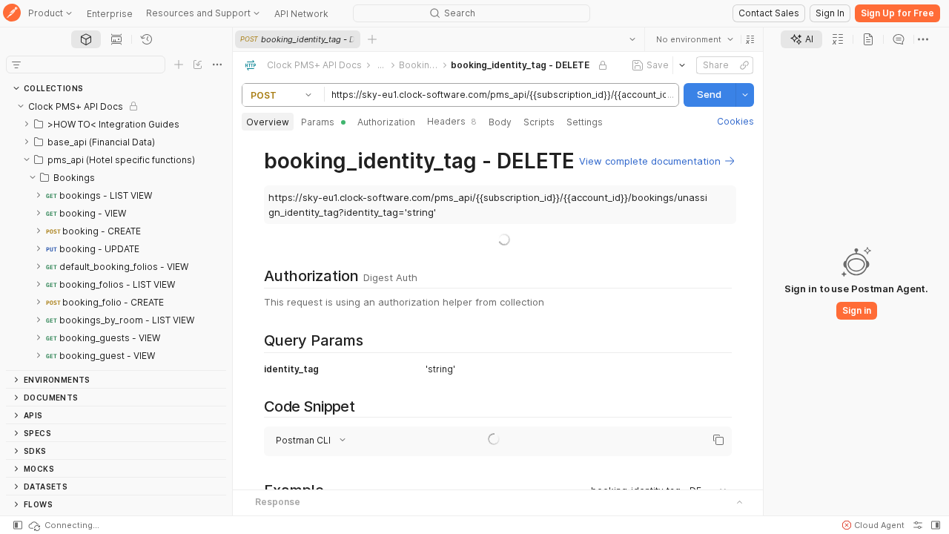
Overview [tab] (267, 122)
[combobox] (695, 39)
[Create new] (179, 64)
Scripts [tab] (539, 122)
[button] (750, 39)
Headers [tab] (452, 121)
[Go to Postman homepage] (12, 14)
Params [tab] (317, 122)
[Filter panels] (16, 64)
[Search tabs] (632, 39)
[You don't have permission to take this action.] (372, 39)
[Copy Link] (744, 65)
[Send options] (745, 95)
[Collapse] (21, 106)
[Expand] (27, 124)
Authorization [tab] (386, 122)
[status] (63, 525)
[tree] (116, 233)
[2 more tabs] (923, 39)
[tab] (86, 39)
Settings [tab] (584, 122)
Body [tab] (500, 122)
